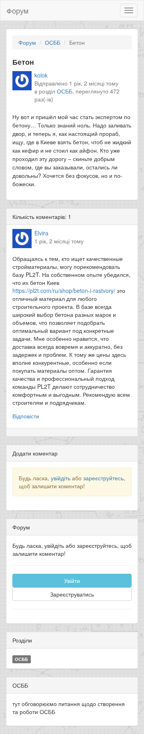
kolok (41, 75)
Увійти (72, 581)
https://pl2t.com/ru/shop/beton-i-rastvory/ (63, 290)
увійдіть (60, 478)
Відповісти (25, 416)
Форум (17, 10)
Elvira (41, 233)
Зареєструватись (72, 594)
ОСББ (52, 42)
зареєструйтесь (103, 478)
